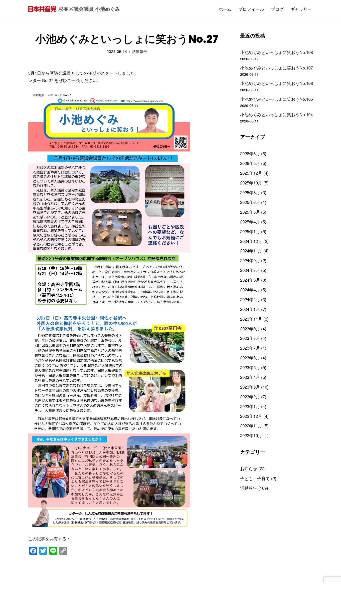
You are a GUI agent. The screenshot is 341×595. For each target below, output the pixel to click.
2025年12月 (251, 173)
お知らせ (248, 468)
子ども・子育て (255, 478)
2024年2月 (250, 299)
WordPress (75, 588)
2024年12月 (251, 241)
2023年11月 (251, 319)
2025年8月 (250, 192)
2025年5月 (250, 212)
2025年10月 (251, 182)
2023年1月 (250, 406)
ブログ (277, 9)
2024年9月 (250, 260)
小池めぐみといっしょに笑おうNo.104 (276, 114)
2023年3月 (250, 387)
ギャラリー (301, 9)
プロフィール (251, 9)
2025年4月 (250, 221)
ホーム (225, 9)
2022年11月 (251, 425)
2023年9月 (250, 328)
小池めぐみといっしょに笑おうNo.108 (276, 52)
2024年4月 (250, 289)
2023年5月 (250, 367)
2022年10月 (251, 435)
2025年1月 (250, 231)
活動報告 (139, 51)
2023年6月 (250, 357)
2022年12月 (251, 416)
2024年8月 (250, 270)
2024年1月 (250, 309)
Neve (33, 588)
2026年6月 (250, 153)
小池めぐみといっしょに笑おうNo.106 (276, 83)
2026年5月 (250, 163)
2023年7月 (250, 348)
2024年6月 (250, 280)
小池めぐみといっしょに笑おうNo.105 (276, 99)
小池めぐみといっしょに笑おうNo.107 (276, 67)
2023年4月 (250, 377)
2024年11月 (251, 250)
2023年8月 (250, 338)
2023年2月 (250, 396)
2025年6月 (250, 202)
